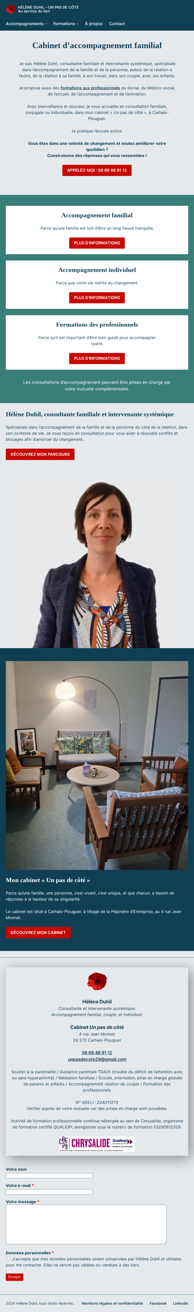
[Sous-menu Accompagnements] (46, 23)
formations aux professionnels (90, 87)
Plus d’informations (97, 242)
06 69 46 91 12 (97, 1052)
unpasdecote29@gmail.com (97, 1059)
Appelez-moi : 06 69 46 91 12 (97, 170)
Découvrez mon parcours (40, 454)
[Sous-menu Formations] (77, 23)
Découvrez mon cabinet (38, 932)
